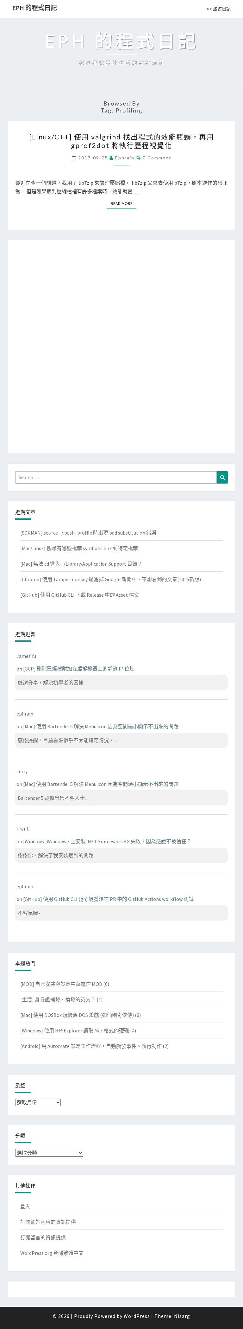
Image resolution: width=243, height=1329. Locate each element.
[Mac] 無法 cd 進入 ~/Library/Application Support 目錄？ (81, 564)
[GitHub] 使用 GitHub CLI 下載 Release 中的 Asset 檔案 (79, 595)
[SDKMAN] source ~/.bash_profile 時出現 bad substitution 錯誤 (88, 533)
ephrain (124, 157)
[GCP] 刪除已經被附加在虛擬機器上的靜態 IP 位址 (78, 668)
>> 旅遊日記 (219, 9)
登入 (25, 1206)
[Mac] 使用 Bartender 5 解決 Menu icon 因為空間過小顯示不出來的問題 (100, 726)
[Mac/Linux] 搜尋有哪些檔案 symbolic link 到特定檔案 (79, 548)
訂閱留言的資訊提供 (43, 1237)
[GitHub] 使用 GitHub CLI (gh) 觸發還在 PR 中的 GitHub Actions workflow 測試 (108, 899)
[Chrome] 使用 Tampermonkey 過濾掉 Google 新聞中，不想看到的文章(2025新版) (110, 579)
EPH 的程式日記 (34, 8)
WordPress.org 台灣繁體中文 (52, 1253)
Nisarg (182, 1316)
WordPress (137, 1316)
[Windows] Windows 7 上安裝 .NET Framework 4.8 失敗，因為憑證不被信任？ (107, 841)
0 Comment (157, 157)
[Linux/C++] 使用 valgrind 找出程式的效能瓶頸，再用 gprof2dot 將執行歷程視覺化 (121, 140)
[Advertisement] (121, 345)
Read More (123, 203)
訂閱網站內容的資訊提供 (48, 1222)
